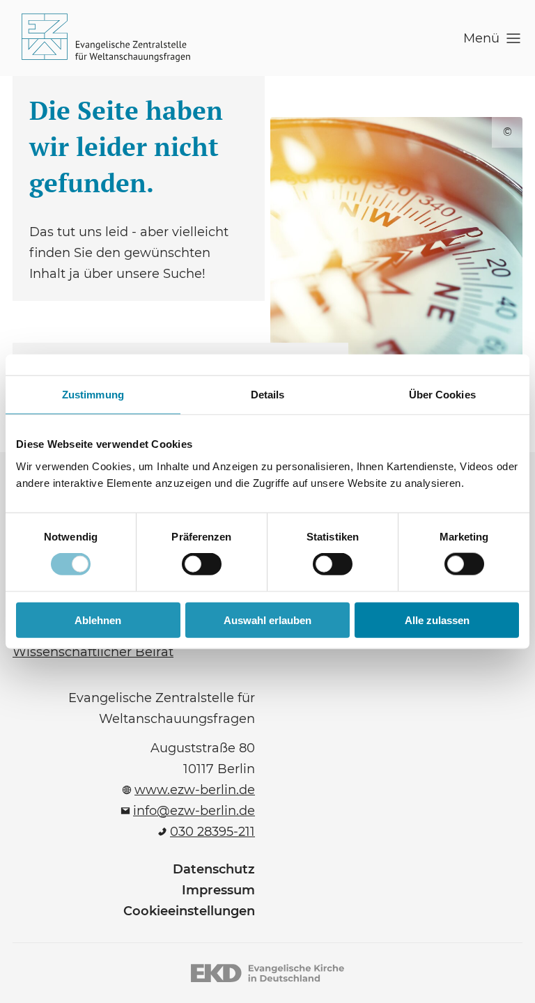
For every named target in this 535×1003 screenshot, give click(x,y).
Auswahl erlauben (267, 619)
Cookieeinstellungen (189, 911)
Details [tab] (268, 395)
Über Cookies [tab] (442, 395)
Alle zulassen (437, 619)
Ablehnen (98, 619)
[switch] (202, 564)
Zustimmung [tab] (93, 395)
